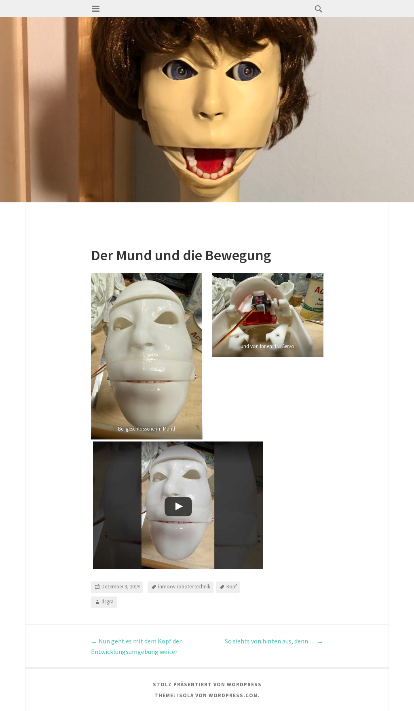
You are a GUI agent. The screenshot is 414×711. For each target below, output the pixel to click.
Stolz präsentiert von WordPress (207, 684)
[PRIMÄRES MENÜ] (96, 9)
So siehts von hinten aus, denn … (274, 641)
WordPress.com (233, 695)
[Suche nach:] (316, 8)
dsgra (107, 601)
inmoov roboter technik (184, 586)
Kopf (231, 586)
